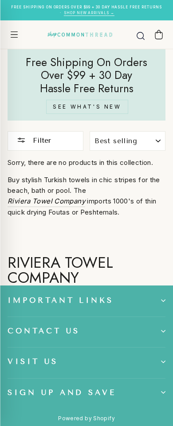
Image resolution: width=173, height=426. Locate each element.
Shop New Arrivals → (89, 13)
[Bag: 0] (158, 34)
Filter (40, 140)
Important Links (61, 300)
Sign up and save (62, 392)
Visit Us (33, 361)
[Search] (140, 34)
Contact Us (44, 331)
